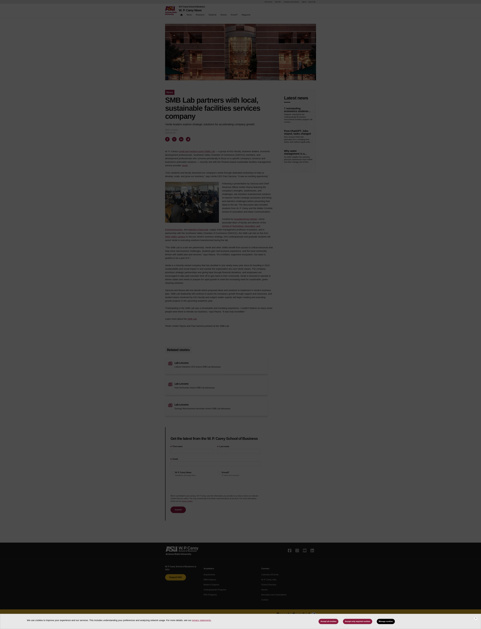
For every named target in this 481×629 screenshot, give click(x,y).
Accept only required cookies (357, 621)
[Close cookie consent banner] (476, 618)
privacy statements (201, 620)
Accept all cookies (328, 621)
